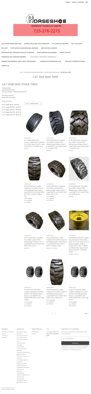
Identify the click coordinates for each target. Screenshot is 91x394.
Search (68, 2)
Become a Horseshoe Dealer (75, 61)
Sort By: (27, 103)
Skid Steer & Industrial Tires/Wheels (43, 57)
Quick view (34, 119)
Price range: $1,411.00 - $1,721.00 (11, 114)
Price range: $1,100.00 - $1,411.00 (11, 112)
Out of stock (34, 126)
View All (34, 333)
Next (86, 313)
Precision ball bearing (49, 48)
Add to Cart (56, 126)
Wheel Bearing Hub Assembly (47, 52)
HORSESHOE (35, 332)
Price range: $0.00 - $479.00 (10, 104)
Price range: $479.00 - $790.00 (11, 107)
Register (81, 2)
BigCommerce (11, 387)
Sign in (74, 2)
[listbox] (36, 103)
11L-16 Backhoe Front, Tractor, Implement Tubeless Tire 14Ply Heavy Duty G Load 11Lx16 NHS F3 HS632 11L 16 (34, 143)
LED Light (4, 48)
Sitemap (4, 337)
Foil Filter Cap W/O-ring (60, 43)
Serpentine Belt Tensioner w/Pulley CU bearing (17, 52)
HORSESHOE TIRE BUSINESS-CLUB (50, 61)
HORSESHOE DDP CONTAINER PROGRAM (13, 57)
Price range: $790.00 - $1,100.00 (11, 109)
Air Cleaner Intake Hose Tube (11, 43)
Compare (34, 122)
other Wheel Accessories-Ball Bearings (24, 48)
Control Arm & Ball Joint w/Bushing (36, 43)
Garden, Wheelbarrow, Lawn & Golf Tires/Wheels (18, 61)
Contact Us (5, 65)
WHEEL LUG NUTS (65, 52)
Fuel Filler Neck (76, 43)
